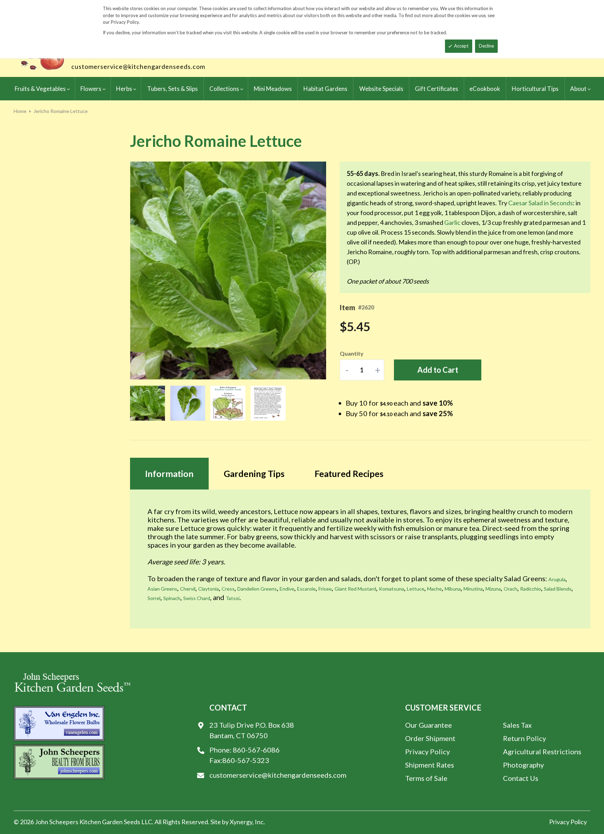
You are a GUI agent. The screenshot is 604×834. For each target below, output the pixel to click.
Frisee (325, 589)
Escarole (306, 589)
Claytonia (208, 589)
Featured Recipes (349, 473)
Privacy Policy (427, 751)
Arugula (557, 579)
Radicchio (530, 589)
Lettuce (415, 589)
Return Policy (524, 738)
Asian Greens (162, 589)
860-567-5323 (245, 760)
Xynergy (241, 822)
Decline (486, 46)
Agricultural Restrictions (542, 751)
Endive (287, 589)
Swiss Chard (196, 598)
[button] (144, 271)
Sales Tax (517, 725)
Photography (523, 765)
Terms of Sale (426, 778)
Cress (228, 589)
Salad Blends (557, 589)
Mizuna (493, 589)
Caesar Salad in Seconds (540, 203)
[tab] (169, 474)
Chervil (187, 589)
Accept (461, 46)
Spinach (171, 598)
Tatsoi (232, 598)
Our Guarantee (428, 725)
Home (20, 111)
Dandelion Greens (257, 589)
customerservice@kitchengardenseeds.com (138, 66)
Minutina (473, 589)
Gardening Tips (254, 473)
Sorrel (154, 598)
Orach (510, 589)
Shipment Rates (429, 765)
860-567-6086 (256, 750)
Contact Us (520, 778)
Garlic (452, 222)
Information (169, 473)
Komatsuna (391, 589)
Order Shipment (430, 738)
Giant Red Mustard (355, 589)
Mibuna (453, 589)
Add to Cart (437, 370)
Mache (434, 589)
